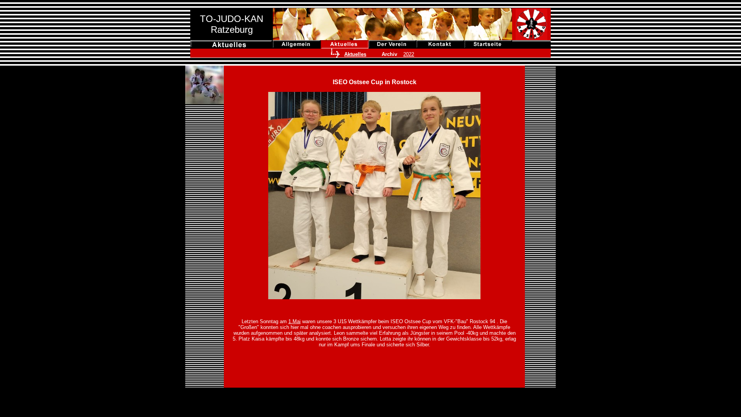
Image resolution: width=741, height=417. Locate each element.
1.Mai (294, 321)
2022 (408, 54)
